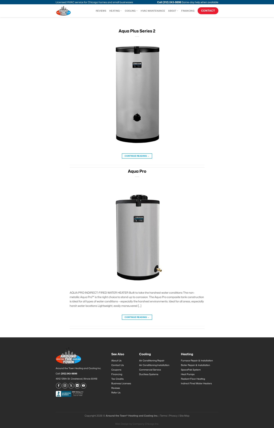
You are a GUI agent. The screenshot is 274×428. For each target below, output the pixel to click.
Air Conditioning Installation (154, 365)
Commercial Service (150, 369)
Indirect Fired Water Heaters (196, 383)
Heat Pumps (188, 374)
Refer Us (115, 392)
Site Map (184, 415)
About (172, 10)
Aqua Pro (137, 171)
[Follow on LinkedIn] (77, 386)
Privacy (173, 415)
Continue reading (137, 155)
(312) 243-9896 (172, 2)
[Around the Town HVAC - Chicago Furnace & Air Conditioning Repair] (66, 10)
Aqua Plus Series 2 (137, 31)
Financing (188, 10)
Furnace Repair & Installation (197, 360)
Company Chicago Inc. (146, 424)
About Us (116, 360)
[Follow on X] (71, 386)
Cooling (130, 10)
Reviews (101, 10)
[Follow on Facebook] (59, 386)
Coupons (116, 369)
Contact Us (117, 365)
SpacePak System (191, 369)
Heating (114, 10)
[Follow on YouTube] (83, 386)
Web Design (122, 424)
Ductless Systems (148, 374)
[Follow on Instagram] (65, 386)
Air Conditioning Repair (151, 360)
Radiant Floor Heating (193, 378)
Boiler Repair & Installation (195, 365)
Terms (163, 415)
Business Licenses (121, 383)
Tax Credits (117, 378)
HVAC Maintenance (153, 10)
